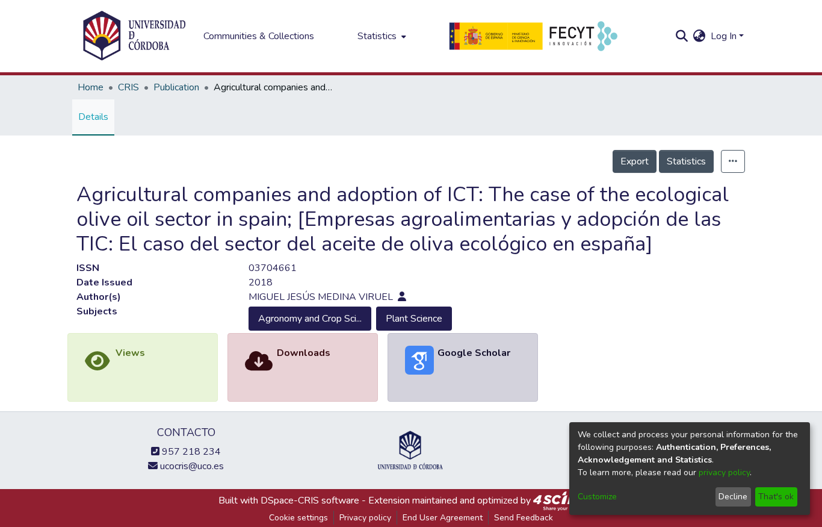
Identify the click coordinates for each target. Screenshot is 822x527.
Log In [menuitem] (724, 36)
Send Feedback (523, 517)
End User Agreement (443, 517)
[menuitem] (380, 36)
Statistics (686, 161)
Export (634, 161)
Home (91, 87)
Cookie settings (298, 517)
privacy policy (724, 472)
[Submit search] (682, 36)
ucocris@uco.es (191, 466)
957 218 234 (190, 451)
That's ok (776, 496)
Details (93, 116)
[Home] (134, 36)
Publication (176, 87)
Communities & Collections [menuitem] (258, 36)
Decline (732, 496)
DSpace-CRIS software (310, 500)
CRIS (128, 87)
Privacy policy (365, 517)
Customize (597, 496)
